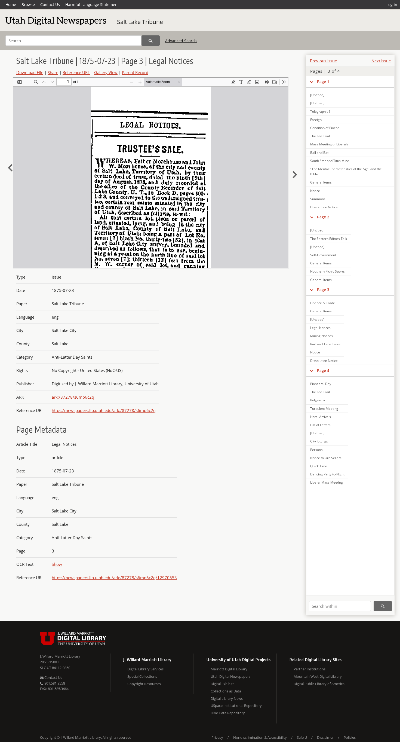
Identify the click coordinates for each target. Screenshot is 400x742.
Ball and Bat (319, 152)
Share (53, 72)
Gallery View (106, 72)
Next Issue (381, 60)
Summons (317, 199)
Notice (315, 190)
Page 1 (323, 81)
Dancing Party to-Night (327, 474)
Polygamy (317, 400)
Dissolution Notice (324, 207)
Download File (29, 72)
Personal (317, 449)
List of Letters (320, 425)
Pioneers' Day (320, 383)
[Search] (150, 40)
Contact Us (50, 4)
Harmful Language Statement (92, 4)
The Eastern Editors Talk (328, 238)
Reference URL (76, 72)
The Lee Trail (320, 392)
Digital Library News (227, 698)
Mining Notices (321, 336)
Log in (391, 4)
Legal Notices (320, 327)
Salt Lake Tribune (140, 22)
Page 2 (323, 216)
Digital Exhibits (222, 683)
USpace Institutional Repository (236, 705)
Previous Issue (323, 60)
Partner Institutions (309, 669)
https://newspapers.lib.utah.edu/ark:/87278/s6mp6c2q (104, 410)
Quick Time (318, 466)
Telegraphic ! (320, 111)
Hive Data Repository (228, 712)
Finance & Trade (322, 303)
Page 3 (323, 289)
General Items (321, 182)
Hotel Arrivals (320, 416)
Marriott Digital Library (229, 669)
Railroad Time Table (325, 344)
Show (57, 564)
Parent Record (135, 72)
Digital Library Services (145, 669)
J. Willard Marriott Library (60, 656)
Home (10, 4)
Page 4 (323, 370)
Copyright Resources (144, 683)
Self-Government (323, 255)
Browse (28, 4)
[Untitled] (317, 95)
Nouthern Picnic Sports (327, 271)
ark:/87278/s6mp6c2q (73, 397)
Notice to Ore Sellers (325, 458)
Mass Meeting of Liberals (329, 144)
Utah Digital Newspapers (230, 676)
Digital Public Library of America (319, 683)
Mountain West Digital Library (318, 676)
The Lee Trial (320, 136)
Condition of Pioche (324, 128)
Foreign (316, 119)
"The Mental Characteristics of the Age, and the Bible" (346, 171)
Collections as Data (226, 691)
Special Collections (142, 676)
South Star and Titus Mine (329, 160)
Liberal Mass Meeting (326, 482)
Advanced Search (181, 40)
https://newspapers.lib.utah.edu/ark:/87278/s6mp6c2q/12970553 (114, 577)
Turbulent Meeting (324, 408)
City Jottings (319, 441)
